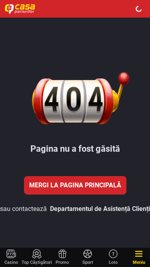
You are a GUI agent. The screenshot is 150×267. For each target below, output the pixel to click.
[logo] (24, 8)
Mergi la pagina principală (75, 185)
